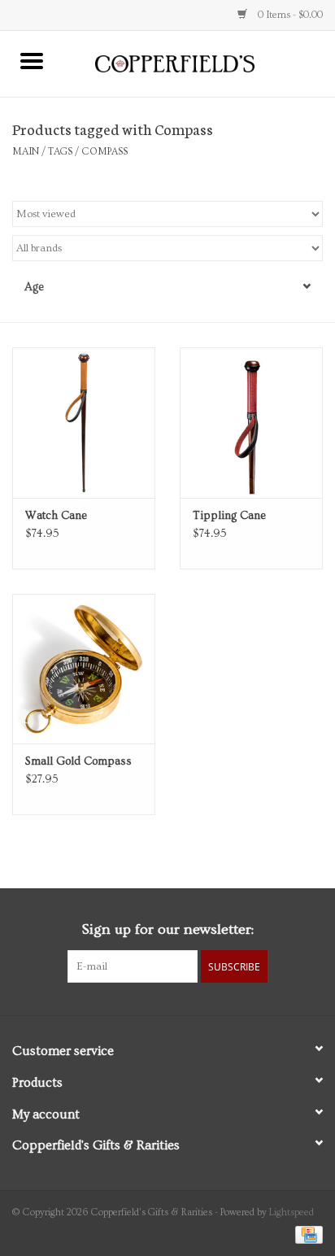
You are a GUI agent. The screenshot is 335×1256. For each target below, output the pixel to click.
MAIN (25, 151)
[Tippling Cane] (251, 422)
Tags (60, 151)
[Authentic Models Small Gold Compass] (83, 669)
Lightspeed (291, 1212)
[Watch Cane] (83, 422)
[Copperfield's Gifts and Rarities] (199, 61)
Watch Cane (56, 515)
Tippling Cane (229, 515)
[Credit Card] (306, 1233)
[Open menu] (31, 60)
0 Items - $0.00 (289, 15)
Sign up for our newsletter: (167, 929)
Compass (104, 151)
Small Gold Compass (78, 761)
